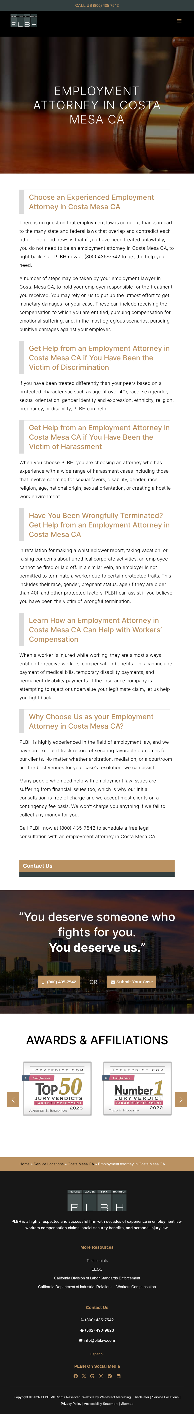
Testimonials (97, 1261)
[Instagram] (101, 1376)
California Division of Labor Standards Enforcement (97, 1278)
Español (97, 1354)
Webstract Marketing (115, 1397)
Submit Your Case (134, 982)
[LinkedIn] (118, 1376)
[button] (181, 1099)
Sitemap (127, 1404)
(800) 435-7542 (61, 982)
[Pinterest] (109, 1376)
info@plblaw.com (99, 1340)
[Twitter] (84, 1376)
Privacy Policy (71, 1404)
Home (24, 1164)
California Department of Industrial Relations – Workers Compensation (97, 1287)
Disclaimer (141, 1397)
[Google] (92, 1376)
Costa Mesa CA (81, 1164)
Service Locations (49, 1164)
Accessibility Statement (101, 1404)
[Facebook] (75, 1376)
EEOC (97, 1269)
